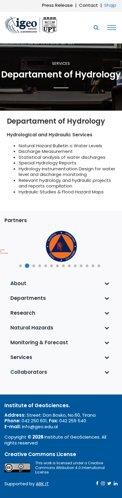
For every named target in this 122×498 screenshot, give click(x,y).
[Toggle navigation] (110, 27)
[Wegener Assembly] (31, 24)
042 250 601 (34, 421)
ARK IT (42, 484)
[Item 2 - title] (61, 246)
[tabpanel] (61, 246)
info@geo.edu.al (40, 426)
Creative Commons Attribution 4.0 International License (70, 467)
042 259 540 (72, 421)
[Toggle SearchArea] (96, 27)
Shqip (110, 5)
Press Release (57, 5)
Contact (88, 5)
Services (61, 63)
